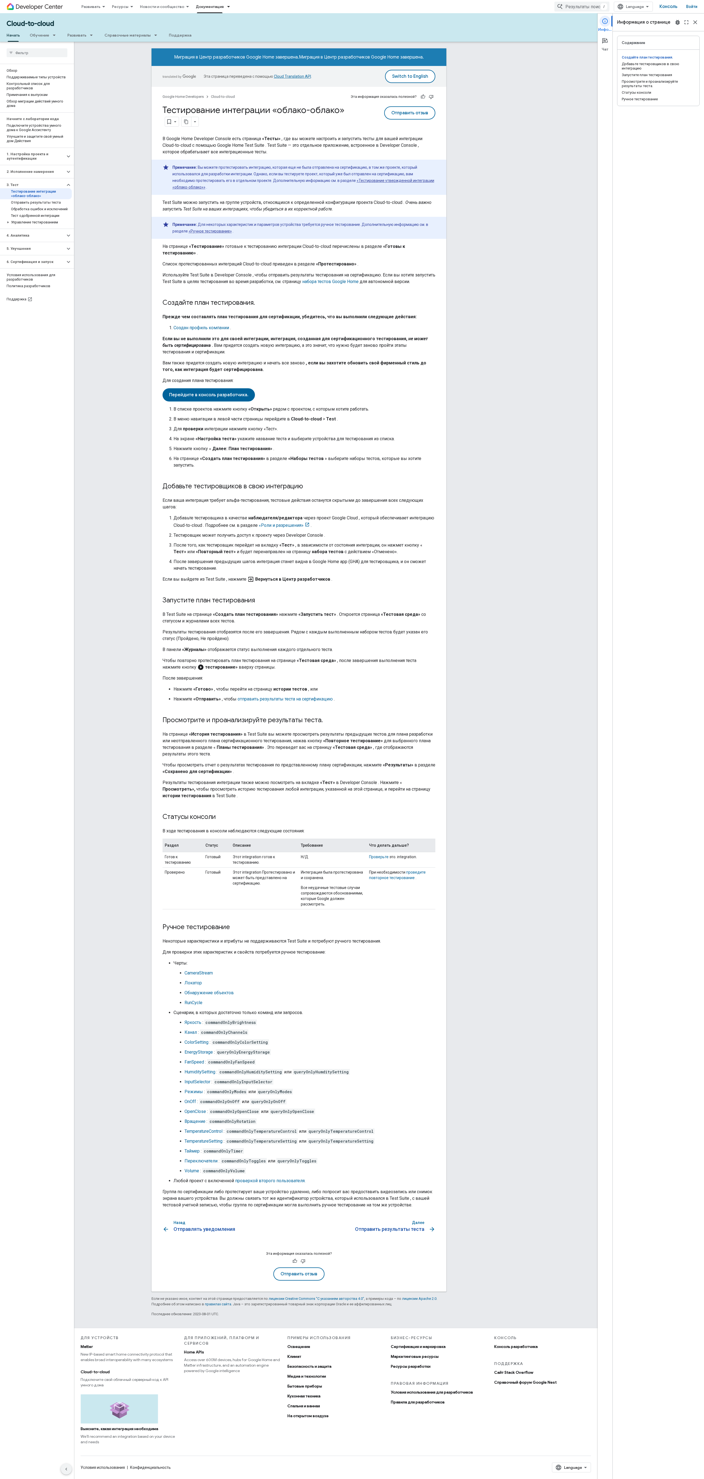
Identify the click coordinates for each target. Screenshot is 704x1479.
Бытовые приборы (304, 1386)
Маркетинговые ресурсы (415, 1356)
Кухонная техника (303, 1396)
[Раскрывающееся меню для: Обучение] (55, 35)
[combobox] (581, 7)
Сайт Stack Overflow (513, 1372)
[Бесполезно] (431, 97)
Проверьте (379, 857)
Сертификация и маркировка (418, 1346)
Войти (691, 6)
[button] (32, 156)
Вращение (195, 1121)
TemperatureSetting (203, 1141)
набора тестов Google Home (330, 281)
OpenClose (195, 1111)
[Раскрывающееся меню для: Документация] (230, 6)
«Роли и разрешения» (281, 525)
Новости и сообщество (162, 6)
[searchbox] (37, 52)
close (695, 22)
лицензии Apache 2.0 (419, 1299)
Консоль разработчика (516, 1346)
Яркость (193, 1022)
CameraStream (199, 973)
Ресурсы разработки (410, 1366)
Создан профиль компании (201, 327)
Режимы (194, 1091)
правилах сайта (218, 1304)
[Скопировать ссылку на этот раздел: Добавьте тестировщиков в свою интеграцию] (308, 486)
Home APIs (194, 1352)
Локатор (193, 982)
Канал (191, 1032)
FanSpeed (194, 1062)
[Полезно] (423, 97)
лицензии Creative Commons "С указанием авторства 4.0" (316, 1299)
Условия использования (103, 1467)
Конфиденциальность (150, 1467)
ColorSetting (196, 1042)
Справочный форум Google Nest (525, 1382)
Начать (13, 35)
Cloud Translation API (292, 76)
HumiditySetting (200, 1071)
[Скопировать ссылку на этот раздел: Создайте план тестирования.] (260, 303)
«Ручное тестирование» (210, 231)
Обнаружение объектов (209, 992)
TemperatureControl (203, 1131)
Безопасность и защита (309, 1366)
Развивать (90, 6)
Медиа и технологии (306, 1376)
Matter (87, 1346)
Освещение (298, 1346)
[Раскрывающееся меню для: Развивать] (93, 35)
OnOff (190, 1101)
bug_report (677, 22)
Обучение (39, 35)
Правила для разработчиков (418, 1402)
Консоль (668, 6)
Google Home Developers (183, 97)
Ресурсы (120, 6)
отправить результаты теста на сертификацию (285, 699)
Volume (192, 1170)
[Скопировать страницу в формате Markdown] (186, 121)
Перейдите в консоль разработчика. (208, 395)
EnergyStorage (199, 1052)
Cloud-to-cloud (30, 24)
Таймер (192, 1151)
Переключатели (201, 1161)
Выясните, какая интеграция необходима (119, 1428)
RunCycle (193, 1002)
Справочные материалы (128, 35)
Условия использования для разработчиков (432, 1392)
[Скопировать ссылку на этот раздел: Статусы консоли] (221, 817)
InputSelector (197, 1081)
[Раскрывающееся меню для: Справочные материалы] (157, 35)
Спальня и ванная (303, 1405)
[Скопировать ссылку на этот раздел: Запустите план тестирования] (260, 600)
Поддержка (180, 35)
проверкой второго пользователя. (270, 1180)
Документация (210, 6)
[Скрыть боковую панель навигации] (66, 1469)
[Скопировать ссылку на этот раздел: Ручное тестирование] (235, 927)
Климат (294, 1356)
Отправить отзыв (409, 113)
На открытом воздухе (308, 1415)
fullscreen (686, 22)
